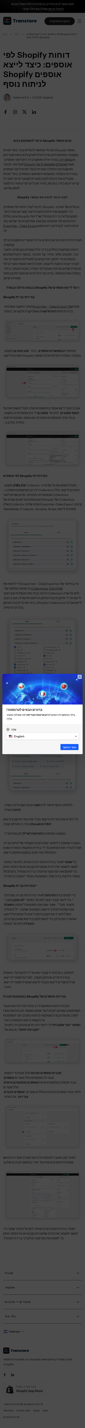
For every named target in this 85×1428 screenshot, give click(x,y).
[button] (42, 736)
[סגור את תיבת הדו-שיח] (79, 677)
